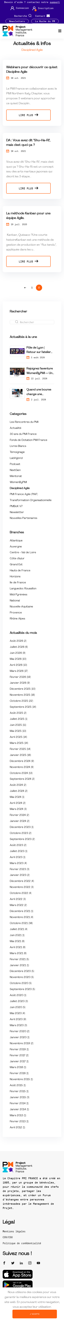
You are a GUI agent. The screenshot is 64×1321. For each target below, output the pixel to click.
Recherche (21, 15)
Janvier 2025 (20, 755)
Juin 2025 (18, 725)
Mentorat (16, 476)
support (55, 2)
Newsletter (17, 512)
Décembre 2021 (21, 911)
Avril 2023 (17, 857)
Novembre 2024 (22, 767)
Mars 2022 (18, 905)
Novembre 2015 (21, 1079)
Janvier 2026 (20, 683)
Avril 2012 (17, 1127)
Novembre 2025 (22, 695)
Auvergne (16, 546)
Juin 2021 (17, 935)
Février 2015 (19, 1091)
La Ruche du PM (45, 21)
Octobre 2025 (21, 701)
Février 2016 (19, 1073)
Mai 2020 (17, 1013)
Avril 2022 (18, 899)
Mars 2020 (18, 1025)
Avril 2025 (18, 737)
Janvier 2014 (19, 1109)
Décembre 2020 (22, 971)
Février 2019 (19, 1049)
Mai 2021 (17, 941)
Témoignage (17, 452)
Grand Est (16, 564)
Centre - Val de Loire (23, 552)
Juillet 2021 (18, 929)
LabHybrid (16, 458)
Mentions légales (14, 1231)
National (15, 600)
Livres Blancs (18, 446)
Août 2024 (18, 785)
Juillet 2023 (18, 851)
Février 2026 (20, 677)
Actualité (15, 428)
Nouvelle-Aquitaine (21, 606)
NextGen (15, 470)
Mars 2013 (18, 1115)
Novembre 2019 (21, 1043)
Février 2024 (19, 815)
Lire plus (27, 115)
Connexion (22, 8)
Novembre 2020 (22, 977)
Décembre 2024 (22, 761)
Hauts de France (20, 570)
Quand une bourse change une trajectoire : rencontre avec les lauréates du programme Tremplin (38, 392)
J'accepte (34, 1314)
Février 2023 (19, 869)
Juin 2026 (17, 653)
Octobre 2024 (21, 773)
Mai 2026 (18, 659)
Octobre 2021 (21, 923)
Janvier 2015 (19, 1097)
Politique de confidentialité (22, 1243)
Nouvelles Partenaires (23, 518)
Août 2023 (18, 845)
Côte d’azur (17, 558)
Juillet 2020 (19, 1001)
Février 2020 (20, 1031)
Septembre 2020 (22, 989)
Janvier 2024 (20, 821)
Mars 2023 (18, 863)
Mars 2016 (18, 1067)
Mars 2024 (18, 809)
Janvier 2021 (19, 965)
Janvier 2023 (20, 875)
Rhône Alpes (17, 618)
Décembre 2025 (22, 689)
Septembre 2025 (23, 707)
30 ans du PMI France (23, 434)
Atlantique (16, 540)
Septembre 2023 (22, 839)
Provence (16, 612)
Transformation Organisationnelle (31, 500)
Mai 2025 (18, 731)
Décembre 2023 (22, 827)
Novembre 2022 (22, 887)
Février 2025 (20, 749)
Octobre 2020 (21, 983)
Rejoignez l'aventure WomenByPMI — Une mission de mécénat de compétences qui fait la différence (40, 371)
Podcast (15, 464)
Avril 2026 (18, 665)
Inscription (46, 8)
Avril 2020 (18, 1019)
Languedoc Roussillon (23, 588)
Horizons (15, 576)
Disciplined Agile (20, 488)
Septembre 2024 (22, 779)
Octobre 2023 (20, 833)
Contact (41, 15)
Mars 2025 (19, 743)
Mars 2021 (18, 953)
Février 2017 (19, 1055)
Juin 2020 (17, 1007)
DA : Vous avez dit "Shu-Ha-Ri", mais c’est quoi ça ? (28, 143)
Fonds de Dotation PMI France (28, 440)
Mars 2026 (19, 671)
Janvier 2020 (20, 1037)
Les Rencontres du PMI (24, 422)
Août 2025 (18, 713)
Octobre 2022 (20, 893)
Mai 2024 (17, 797)
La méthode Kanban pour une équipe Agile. (28, 216)
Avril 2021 (17, 947)
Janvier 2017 (19, 1061)
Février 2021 (19, 959)
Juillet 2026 (19, 647)
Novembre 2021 (21, 917)
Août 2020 (18, 995)
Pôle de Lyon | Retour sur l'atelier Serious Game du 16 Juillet (39, 350)
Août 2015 (18, 1085)
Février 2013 (19, 1121)
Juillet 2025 (18, 719)
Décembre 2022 (22, 881)
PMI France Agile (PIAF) (24, 494)
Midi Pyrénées (18, 594)
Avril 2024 (18, 803)
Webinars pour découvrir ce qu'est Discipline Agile (31, 70)
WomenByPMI (18, 482)
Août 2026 (18, 641)
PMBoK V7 (16, 506)
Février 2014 (19, 1103)
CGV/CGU (8, 1237)
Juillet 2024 (19, 791)
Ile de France (18, 582)
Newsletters (17, 21)
